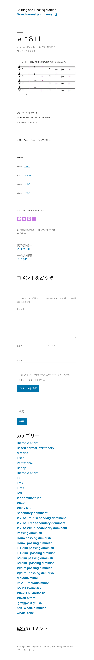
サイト (20, 360)
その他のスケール (29, 603)
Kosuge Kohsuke (27, 47)
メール (51, 346)
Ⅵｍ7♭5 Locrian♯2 (31, 593)
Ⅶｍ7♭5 (24, 508)
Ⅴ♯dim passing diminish (34, 568)
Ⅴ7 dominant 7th (29, 498)
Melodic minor (27, 578)
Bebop (23, 233)
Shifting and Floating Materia (36, 10)
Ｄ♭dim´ (28, 175)
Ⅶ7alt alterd (26, 598)
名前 (19, 346)
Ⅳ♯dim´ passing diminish (35, 563)
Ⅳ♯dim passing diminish (35, 558)
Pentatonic (25, 463)
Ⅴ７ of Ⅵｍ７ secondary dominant (42, 528)
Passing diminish (29, 533)
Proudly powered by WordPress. (58, 646)
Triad (20, 458)
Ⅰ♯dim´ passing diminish (34, 543)
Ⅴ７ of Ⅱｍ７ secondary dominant (41, 518)
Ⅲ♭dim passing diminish (35, 548)
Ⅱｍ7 (20, 483)
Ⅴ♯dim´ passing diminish (35, 573)
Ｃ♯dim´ (27, 166)
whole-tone (25, 613)
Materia (22, 453)
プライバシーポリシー (26, 650)
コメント (21, 309)
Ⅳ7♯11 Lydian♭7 (29, 588)
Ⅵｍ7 (21, 503)
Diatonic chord (27, 443)
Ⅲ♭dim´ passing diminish (36, 553)
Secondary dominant (32, 513)
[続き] (56, 14)
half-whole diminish (31, 608)
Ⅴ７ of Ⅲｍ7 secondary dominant (41, 523)
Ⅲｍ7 (20, 488)
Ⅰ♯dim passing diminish (34, 538)
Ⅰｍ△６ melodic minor (33, 583)
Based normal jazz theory (35, 14)
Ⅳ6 (19, 493)
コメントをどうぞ (27, 51)
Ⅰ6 (18, 478)
